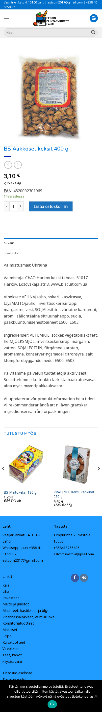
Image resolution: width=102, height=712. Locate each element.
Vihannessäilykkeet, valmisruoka (28, 617)
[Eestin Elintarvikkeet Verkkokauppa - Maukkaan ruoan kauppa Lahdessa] (51, 18)
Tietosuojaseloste (17, 673)
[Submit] (93, 32)
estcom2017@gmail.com (22, 560)
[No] (95, 698)
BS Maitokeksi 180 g (20, 492)
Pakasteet (10, 597)
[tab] (51, 243)
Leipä (6, 635)
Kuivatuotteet (13, 642)
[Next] (98, 478)
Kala (5, 585)
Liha (5, 591)
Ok (52, 704)
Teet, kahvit (12, 655)
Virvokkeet (11, 648)
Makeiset (9, 629)
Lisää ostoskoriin (51, 206)
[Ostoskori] (94, 18)
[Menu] (7, 18)
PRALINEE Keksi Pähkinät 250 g (73, 494)
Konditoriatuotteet (18, 623)
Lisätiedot (11, 253)
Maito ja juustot (15, 604)
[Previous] (3, 478)
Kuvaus (9, 243)
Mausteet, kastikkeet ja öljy (25, 610)
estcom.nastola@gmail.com (73, 554)
